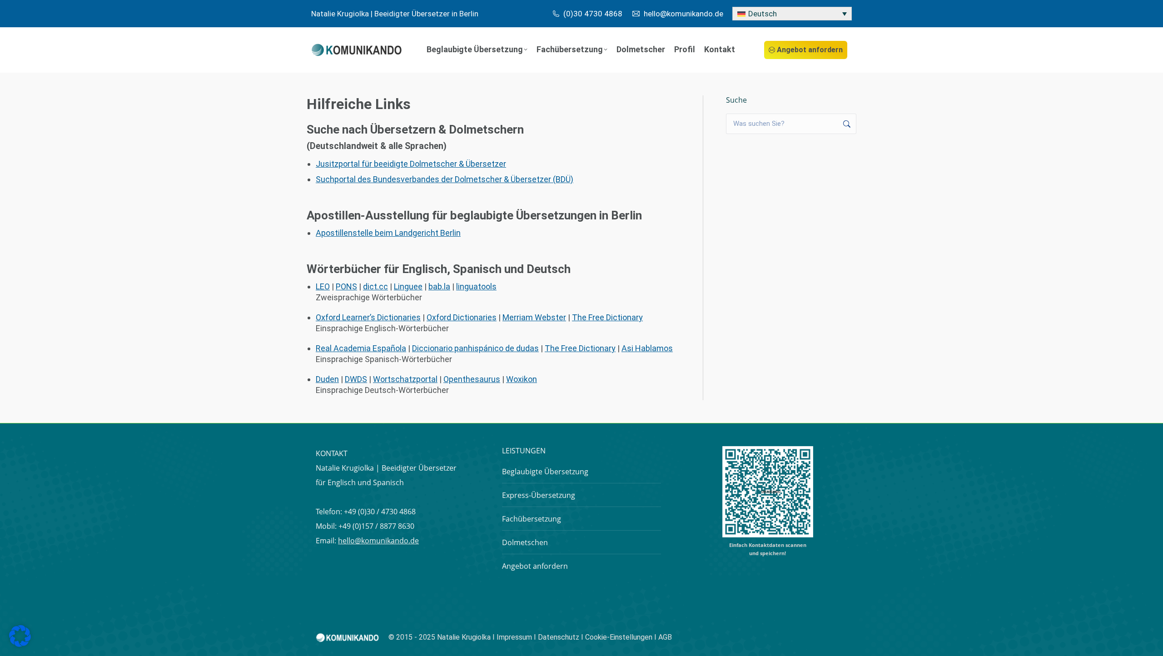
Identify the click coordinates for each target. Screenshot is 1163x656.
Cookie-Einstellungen (619, 637)
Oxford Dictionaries (462, 317)
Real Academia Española (361, 348)
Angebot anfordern (535, 566)
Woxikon (521, 379)
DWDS (356, 379)
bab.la (439, 286)
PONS (346, 286)
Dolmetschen (525, 542)
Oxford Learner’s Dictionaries (368, 317)
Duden (327, 379)
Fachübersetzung (531, 519)
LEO (323, 286)
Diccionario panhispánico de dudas (475, 348)
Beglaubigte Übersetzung (545, 472)
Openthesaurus (471, 379)
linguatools (476, 286)
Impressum (514, 637)
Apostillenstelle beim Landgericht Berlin (388, 233)
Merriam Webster (534, 317)
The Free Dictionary (607, 317)
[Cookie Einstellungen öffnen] (20, 644)
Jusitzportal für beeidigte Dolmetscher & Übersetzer (411, 164)
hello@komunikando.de (378, 541)
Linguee (408, 286)
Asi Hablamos (647, 348)
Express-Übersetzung (538, 495)
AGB (665, 637)
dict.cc (375, 286)
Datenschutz (558, 637)
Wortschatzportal (405, 379)
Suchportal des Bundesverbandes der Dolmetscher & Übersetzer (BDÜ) (444, 179)
